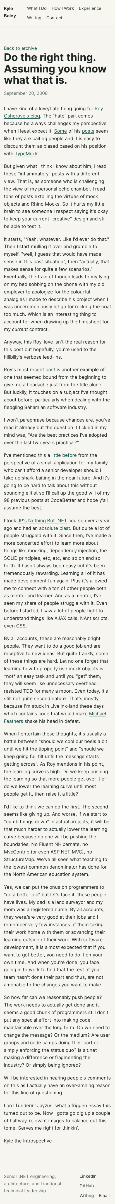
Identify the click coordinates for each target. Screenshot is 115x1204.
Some (60, 131)
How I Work (63, 8)
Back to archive (20, 48)
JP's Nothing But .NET (42, 520)
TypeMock (26, 153)
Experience (90, 8)
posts (88, 131)
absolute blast (54, 528)
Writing (34, 17)
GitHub (87, 1185)
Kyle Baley (10, 12)
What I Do (37, 8)
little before (64, 455)
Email (104, 1195)
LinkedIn (88, 1176)
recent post (42, 369)
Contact (54, 17)
